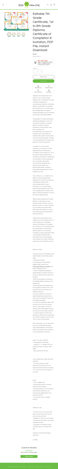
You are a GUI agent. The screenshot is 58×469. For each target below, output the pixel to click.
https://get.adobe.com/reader (41, 266)
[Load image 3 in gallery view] (19, 34)
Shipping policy (47, 466)
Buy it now (43, 81)
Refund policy (24, 466)
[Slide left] (5, 34)
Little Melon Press (15, 466)
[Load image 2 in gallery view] (14, 34)
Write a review (29, 456)
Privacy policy (31, 466)
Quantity (35, 68)
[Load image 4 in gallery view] (23, 34)
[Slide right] (27, 34)
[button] (3, 4)
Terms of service (39, 466)
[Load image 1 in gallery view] (9, 34)
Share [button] (35, 439)
